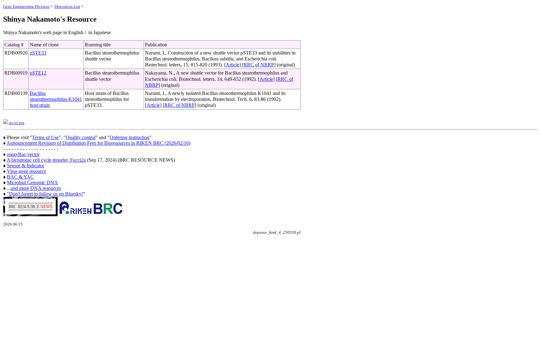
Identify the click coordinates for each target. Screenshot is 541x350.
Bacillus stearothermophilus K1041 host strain (56, 99)
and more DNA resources (36, 188)
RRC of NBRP (259, 64)
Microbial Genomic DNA (32, 182)
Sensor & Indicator (25, 165)
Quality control (80, 137)
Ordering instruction (129, 137)
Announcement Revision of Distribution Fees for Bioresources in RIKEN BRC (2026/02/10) (98, 143)
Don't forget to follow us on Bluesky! (46, 193)
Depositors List (67, 6)
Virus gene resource (26, 171)
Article (232, 64)
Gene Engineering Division (26, 6)
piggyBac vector (23, 154)
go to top (16, 123)
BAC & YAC (20, 177)
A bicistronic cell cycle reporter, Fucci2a (46, 160)
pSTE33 (38, 52)
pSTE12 (38, 73)
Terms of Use (45, 137)
